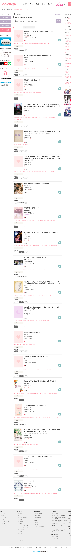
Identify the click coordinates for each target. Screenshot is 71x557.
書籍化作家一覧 (38, 517)
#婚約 (24, 92)
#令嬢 (28, 220)
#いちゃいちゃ (34, 196)
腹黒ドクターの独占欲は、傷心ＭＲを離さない (37, 31)
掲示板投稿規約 (39, 547)
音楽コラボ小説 (4, 523)
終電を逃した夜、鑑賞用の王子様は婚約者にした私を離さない (41, 232)
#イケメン (24, 171)
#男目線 (55, 393)
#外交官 (18, 393)
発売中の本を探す (38, 513)
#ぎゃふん (19, 43)
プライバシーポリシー (48, 547)
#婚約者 (18, 68)
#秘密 (18, 92)
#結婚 (37, 444)
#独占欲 (26, 43)
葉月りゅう (26, 435)
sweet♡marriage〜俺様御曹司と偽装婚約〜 (36, 55)
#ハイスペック (40, 245)
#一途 (43, 171)
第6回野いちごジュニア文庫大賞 (58, 515)
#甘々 (23, 43)
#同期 (26, 493)
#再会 (29, 393)
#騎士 (50, 117)
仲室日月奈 (26, 210)
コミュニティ (3, 525)
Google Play (8, 78)
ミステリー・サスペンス (23, 527)
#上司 (42, 196)
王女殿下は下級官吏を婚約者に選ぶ (34, 257)
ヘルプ (65, 547)
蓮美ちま (26, 383)
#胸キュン (48, 68)
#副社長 (15, 469)
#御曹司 (30, 92)
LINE (70, 524)
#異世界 (15, 320)
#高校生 (35, 171)
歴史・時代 (20, 533)
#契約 (29, 68)
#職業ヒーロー (24, 393)
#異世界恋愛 (16, 117)
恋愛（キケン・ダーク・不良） (24, 517)
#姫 (18, 469)
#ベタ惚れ (39, 171)
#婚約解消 (54, 117)
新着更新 (2, 519)
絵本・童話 (20, 537)
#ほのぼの (32, 220)
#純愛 (33, 269)
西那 (25, 82)
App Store (3, 78)
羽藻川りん (26, 458)
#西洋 (33, 117)
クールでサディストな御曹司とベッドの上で (36, 183)
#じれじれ (41, 493)
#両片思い (33, 417)
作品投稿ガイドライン (19, 547)
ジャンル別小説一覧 (5, 521)
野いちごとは (5, 30)
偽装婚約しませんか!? (30, 208)
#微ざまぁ (30, 117)
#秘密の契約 (38, 92)
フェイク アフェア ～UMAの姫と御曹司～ (37, 456)
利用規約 (11, 547)
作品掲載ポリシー (30, 547)
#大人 (37, 68)
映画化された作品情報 (39, 526)
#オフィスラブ (38, 117)
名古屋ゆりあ (27, 483)
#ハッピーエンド (45, 117)
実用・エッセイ (21, 538)
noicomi (36, 522)
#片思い (45, 43)
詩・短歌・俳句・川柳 (22, 540)
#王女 (36, 269)
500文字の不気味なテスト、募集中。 (59, 523)
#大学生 (40, 68)
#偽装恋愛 (29, 269)
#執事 (27, 92)
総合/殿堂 (20, 513)
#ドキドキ (52, 171)
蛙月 (25, 33)
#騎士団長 (21, 295)
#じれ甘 (30, 245)
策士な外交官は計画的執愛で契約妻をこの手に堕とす (39, 381)
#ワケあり (33, 68)
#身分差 (44, 269)
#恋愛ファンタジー (18, 269)
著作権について (58, 547)
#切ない (45, 493)
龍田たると (26, 310)
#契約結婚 (37, 393)
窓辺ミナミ (26, 407)
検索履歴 (59, 14)
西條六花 (26, 135)
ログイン (66, 4)
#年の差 (22, 68)
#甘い (32, 369)
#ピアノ (28, 369)
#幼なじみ (47, 171)
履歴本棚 (5, 17)
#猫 (34, 369)
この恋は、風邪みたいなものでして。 (35, 356)
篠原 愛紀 (26, 358)
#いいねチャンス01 (18, 119)
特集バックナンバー (56, 536)
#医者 (34, 43)
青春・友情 (20, 523)
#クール (44, 68)
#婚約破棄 (31, 43)
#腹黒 (49, 43)
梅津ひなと (26, 236)
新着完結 (2, 515)
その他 (19, 542)
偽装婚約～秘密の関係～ (31, 332)
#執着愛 (19, 144)
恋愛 (18, 515)
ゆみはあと (26, 162)
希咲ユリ (26, 57)
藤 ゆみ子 (26, 285)
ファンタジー (20, 531)
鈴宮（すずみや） (28, 108)
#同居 (42, 43)
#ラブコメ (25, 117)
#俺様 (26, 68)
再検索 (58, 20)
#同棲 (26, 417)
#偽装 (15, 68)
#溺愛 (15, 43)
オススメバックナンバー (57, 538)
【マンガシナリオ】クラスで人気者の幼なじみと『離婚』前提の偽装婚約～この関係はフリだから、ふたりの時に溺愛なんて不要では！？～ (42, 158)
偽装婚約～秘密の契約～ (31, 80)
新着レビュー (3, 517)
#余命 (34, 444)
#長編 (34, 92)
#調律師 (46, 369)
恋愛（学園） (20, 521)
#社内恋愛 (23, 493)
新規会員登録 (5, 25)
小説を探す (3, 513)
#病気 (28, 444)
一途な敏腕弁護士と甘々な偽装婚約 (34, 405)
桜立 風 (26, 185)
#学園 (48, 220)
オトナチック (28, 481)
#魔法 (48, 320)
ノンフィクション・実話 (23, 525)
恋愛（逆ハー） (21, 519)
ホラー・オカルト (21, 529)
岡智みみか (26, 259)
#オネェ (44, 320)
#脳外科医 (19, 444)
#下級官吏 (40, 269)
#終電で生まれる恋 (55, 245)
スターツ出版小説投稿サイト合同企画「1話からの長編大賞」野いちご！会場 (59, 530)
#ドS (18, 196)
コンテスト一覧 (55, 513)
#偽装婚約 (38, 43)
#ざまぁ (38, 295)
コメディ (19, 535)
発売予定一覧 (37, 515)
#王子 (51, 220)
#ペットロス (41, 369)
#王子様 (45, 245)
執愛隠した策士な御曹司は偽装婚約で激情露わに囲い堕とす (41, 131)
